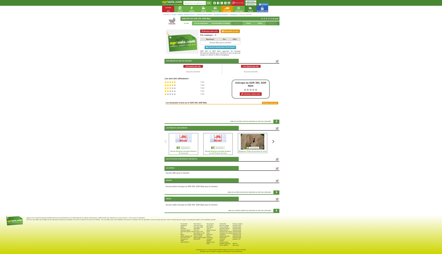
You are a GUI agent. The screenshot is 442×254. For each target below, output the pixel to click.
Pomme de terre (224, 242)
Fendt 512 (196, 230)
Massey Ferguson (211, 230)
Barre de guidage (224, 225)
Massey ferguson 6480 (200, 237)
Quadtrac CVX (236, 239)
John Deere (210, 225)
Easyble (209, 240)
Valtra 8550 (197, 228)
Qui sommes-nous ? (202, 249)
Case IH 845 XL (185, 242)
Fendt (208, 231)
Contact (210, 249)
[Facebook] (218, 3)
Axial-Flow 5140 (237, 237)
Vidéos (260, 23)
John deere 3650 (198, 227)
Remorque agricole (225, 228)
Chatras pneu (184, 239)
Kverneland (210, 237)
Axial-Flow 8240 (237, 231)
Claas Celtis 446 (198, 234)
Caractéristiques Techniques (220, 23)
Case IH (209, 228)
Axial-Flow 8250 (237, 227)
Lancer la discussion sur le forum (221, 47)
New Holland (210, 227)
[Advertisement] (222, 112)
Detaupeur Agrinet (185, 230)
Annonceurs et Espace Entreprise (237, 249)
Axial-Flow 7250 (237, 225)
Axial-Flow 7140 (237, 234)
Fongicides (222, 234)
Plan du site (236, 245)
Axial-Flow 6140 (237, 236)
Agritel (182, 227)
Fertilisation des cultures (226, 233)
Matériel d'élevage (224, 236)
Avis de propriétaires (201, 23)
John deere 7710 (198, 231)
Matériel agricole (224, 230)
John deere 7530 (185, 237)
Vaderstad (209, 239)
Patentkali (183, 228)
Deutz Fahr (209, 234)
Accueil (186, 23)
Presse (215, 249)
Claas (208, 233)
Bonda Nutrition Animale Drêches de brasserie (183, 152)
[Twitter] (214, 3)
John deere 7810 (198, 225)
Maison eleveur (211, 242)
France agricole (224, 245)
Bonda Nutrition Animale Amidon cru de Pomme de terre (218, 152)
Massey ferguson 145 (186, 236)
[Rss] (225, 3)
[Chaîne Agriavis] (229, 3)
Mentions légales (222, 249)
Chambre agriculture (225, 243)
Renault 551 (197, 239)
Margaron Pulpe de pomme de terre (252, 151)
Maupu (182, 234)
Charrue (222, 240)
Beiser (208, 243)
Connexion (251, 4)
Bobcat (208, 236)
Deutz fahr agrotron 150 (187, 231)
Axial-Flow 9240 (237, 230)
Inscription (251, 1)
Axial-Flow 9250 (237, 228)
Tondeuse (222, 239)
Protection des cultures (226, 231)
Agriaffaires (184, 225)
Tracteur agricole (224, 227)
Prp (181, 233)
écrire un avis (239, 3)
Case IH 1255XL (198, 236)
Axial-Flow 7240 (237, 233)
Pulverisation (223, 237)
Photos (248, 23)
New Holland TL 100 (199, 233)
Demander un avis (231, 31)
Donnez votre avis (210, 31)
